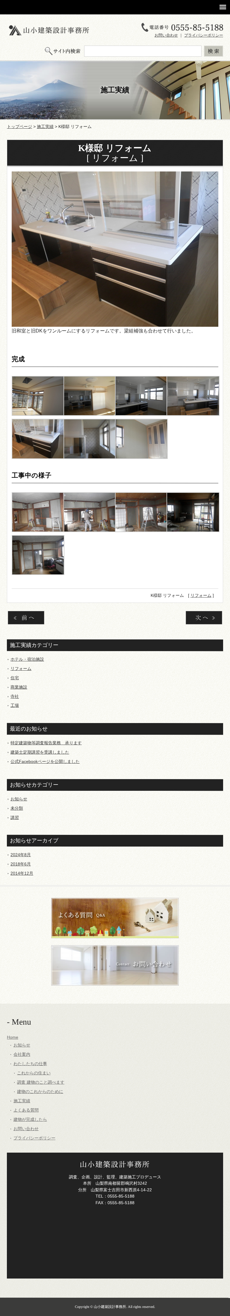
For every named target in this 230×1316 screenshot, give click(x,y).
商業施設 (18, 687)
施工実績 (45, 126)
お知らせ (18, 798)
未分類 (16, 808)
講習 (14, 817)
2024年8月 (20, 854)
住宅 (14, 677)
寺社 (14, 696)
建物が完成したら (30, 1119)
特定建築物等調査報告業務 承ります (46, 742)
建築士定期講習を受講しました (39, 752)
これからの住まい (34, 1072)
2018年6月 (20, 864)
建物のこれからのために (40, 1091)
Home (12, 1037)
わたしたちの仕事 (30, 1063)
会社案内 (21, 1054)
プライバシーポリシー (203, 35)
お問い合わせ (166, 35)
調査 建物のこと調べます (40, 1082)
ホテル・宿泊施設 (27, 659)
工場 (14, 705)
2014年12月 (21, 873)
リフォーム (200, 595)
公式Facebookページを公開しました (45, 761)
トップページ (19, 126)
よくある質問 (26, 1110)
